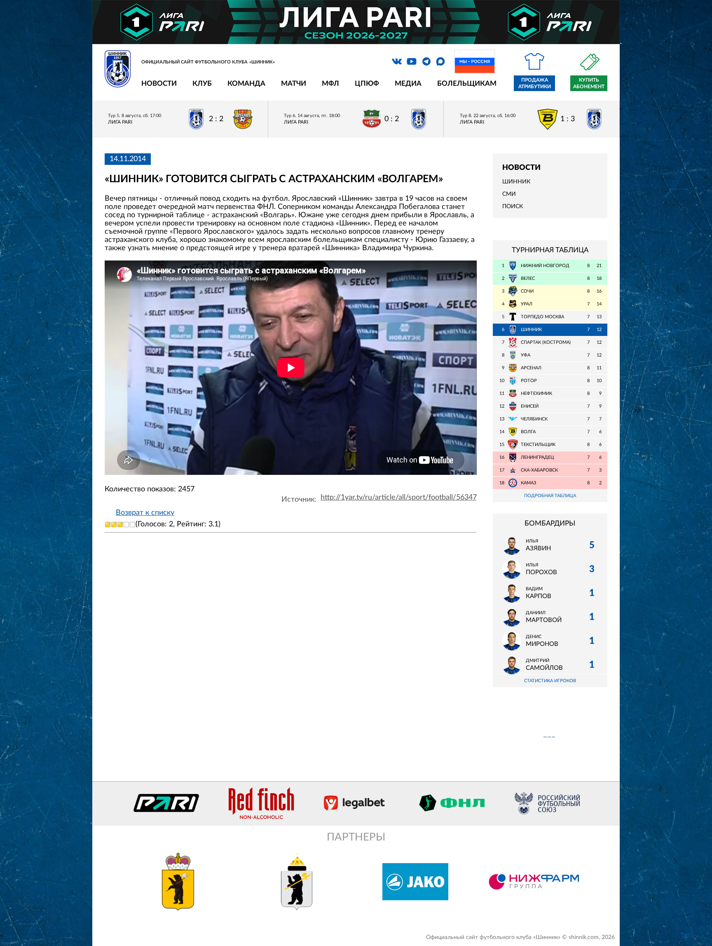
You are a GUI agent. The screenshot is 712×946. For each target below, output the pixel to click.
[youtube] (412, 61)
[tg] (426, 61)
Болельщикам (467, 83)
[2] (114, 524)
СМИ (509, 194)
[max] (440, 61)
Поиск (512, 206)
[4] (126, 524)
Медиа (408, 83)
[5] (132, 524)
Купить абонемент (588, 83)
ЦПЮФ (367, 83)
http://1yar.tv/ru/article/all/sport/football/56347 (399, 497)
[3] (120, 524)
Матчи (293, 83)
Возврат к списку (145, 512)
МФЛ (330, 83)
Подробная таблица (550, 495)
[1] (108, 524)
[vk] (397, 61)
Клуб (202, 83)
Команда (246, 83)
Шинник (516, 182)
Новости (159, 83)
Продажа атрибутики (534, 83)
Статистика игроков (550, 680)
